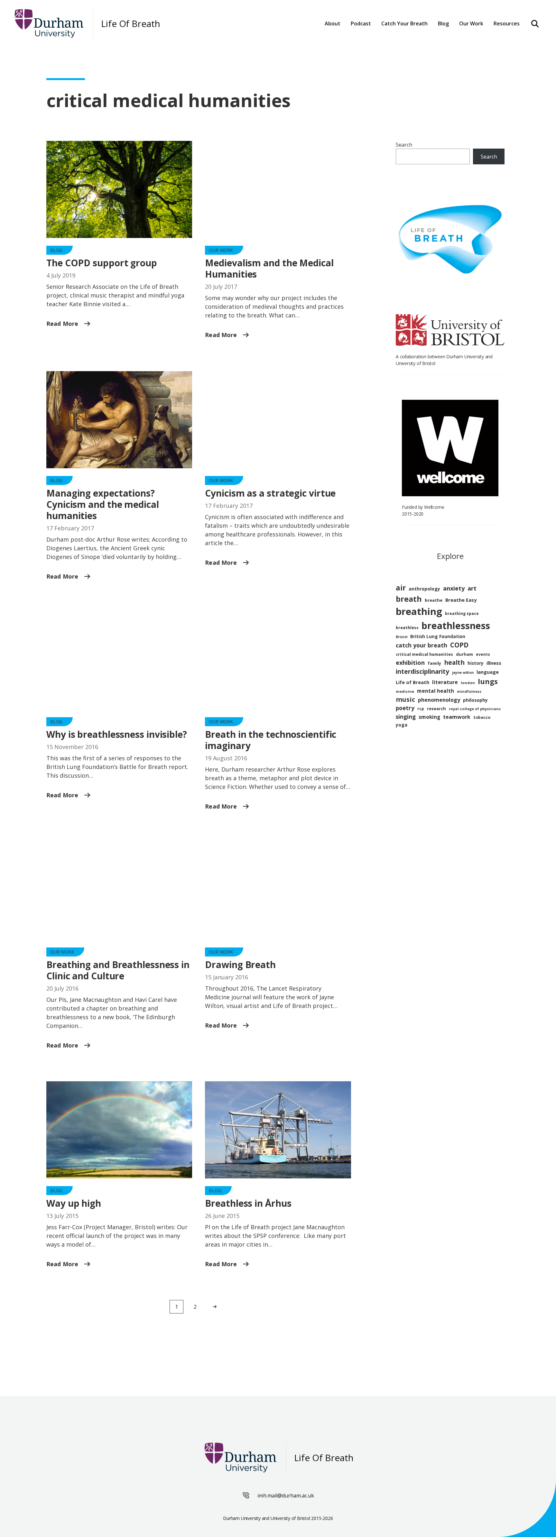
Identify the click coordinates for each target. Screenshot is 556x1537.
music (405, 699)
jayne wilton (463, 672)
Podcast (361, 23)
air (401, 588)
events (483, 654)
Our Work (221, 250)
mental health (435, 690)
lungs (488, 681)
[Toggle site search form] (535, 23)
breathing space (462, 613)
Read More (63, 323)
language (488, 672)
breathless (407, 627)
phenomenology (439, 699)
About (332, 23)
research (436, 708)
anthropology (424, 589)
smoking (429, 716)
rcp (420, 708)
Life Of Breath (130, 23)
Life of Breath (412, 682)
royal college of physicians (475, 708)
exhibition (410, 662)
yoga (401, 725)
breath (409, 599)
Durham (395, 42)
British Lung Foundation (437, 636)
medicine (405, 691)
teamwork (456, 716)
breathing (419, 611)
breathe (433, 600)
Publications (479, 42)
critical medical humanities (424, 654)
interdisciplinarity (422, 671)
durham (464, 654)
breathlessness (456, 625)
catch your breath (421, 645)
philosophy (475, 700)
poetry (405, 708)
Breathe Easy (461, 600)
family (434, 663)
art (472, 588)
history (476, 663)
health (454, 662)
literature (445, 682)
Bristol (401, 637)
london (468, 682)
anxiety (454, 588)
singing (406, 716)
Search (404, 144)
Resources (507, 23)
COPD (459, 644)
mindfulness (469, 691)
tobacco (481, 717)
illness (493, 663)
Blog (443, 23)
